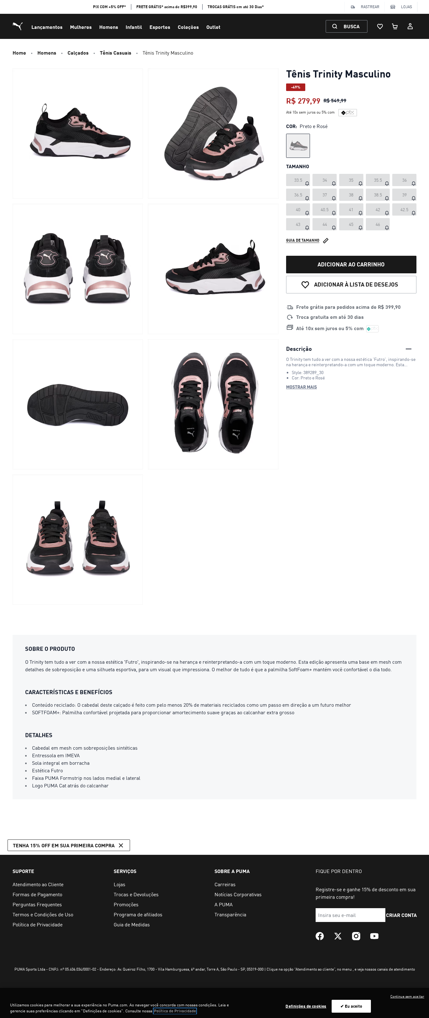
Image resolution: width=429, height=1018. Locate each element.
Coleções (188, 27)
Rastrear (370, 6)
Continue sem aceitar (407, 996)
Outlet (213, 27)
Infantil (134, 27)
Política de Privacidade (175, 1011)
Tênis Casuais (115, 53)
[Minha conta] (410, 26)
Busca (352, 26)
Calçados (78, 53)
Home (19, 53)
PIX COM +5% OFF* (109, 6)
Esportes (159, 27)
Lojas (406, 6)
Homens (108, 27)
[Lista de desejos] (380, 26)
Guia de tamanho (302, 240)
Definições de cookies (305, 1006)
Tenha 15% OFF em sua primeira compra (64, 845)
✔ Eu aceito (351, 1006)
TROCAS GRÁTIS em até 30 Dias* (236, 6)
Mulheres (81, 27)
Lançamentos (46, 27)
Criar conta (402, 915)
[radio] (298, 146)
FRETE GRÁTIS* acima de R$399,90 (166, 6)
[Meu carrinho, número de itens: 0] (395, 26)
